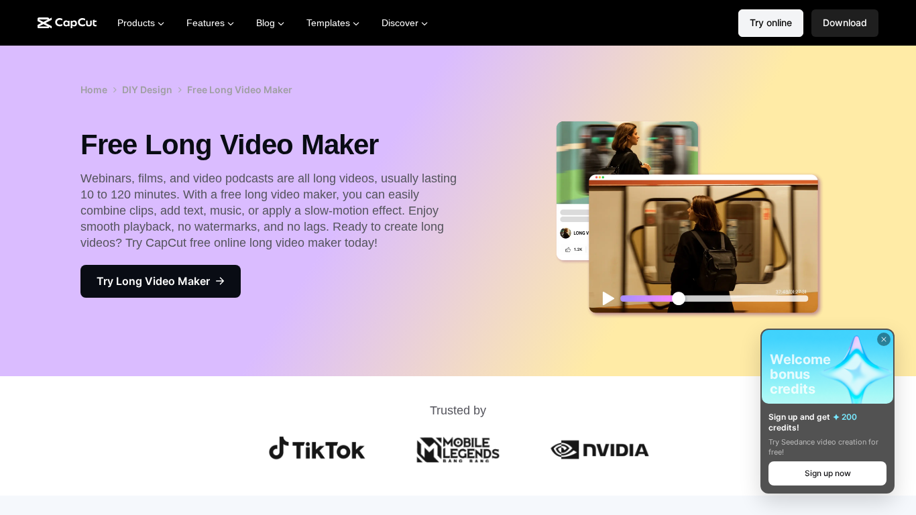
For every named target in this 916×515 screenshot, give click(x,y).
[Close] (884, 339)
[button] (844, 23)
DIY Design (147, 89)
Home (93, 89)
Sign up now (828, 473)
